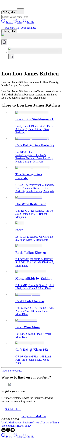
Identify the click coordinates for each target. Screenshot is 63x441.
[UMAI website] (11, 416)
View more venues (11, 370)
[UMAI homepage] (11, 6)
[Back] (2, 65)
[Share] (4, 42)
